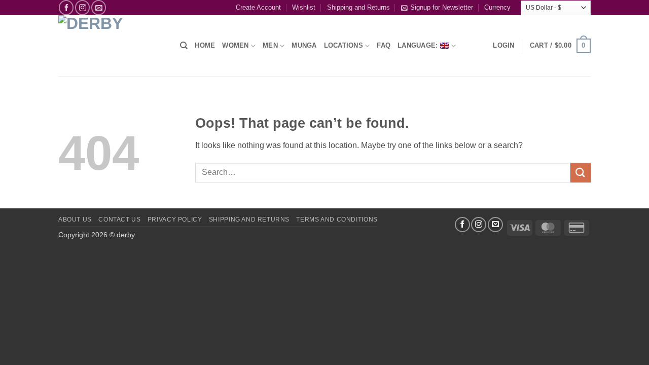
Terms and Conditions (336, 219)
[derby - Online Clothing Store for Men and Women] (111, 45)
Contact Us (119, 219)
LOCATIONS (343, 45)
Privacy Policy (175, 219)
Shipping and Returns (358, 7)
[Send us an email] (98, 7)
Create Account (258, 7)
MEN (270, 45)
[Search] (184, 45)
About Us (75, 219)
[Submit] (580, 172)
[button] (503, 45)
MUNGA (304, 45)
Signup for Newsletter (441, 7)
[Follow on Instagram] (82, 7)
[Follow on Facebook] (66, 7)
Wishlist (303, 7)
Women (235, 45)
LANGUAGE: (419, 45)
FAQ (383, 45)
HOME (205, 45)
